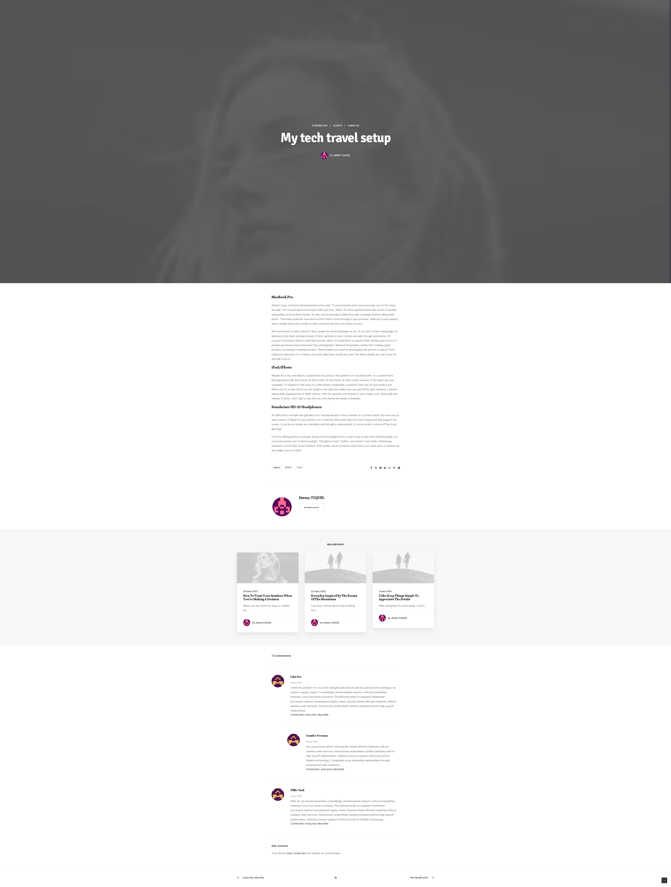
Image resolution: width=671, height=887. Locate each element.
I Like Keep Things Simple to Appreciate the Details (399, 598)
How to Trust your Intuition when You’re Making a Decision (267, 598)
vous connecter (295, 853)
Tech (299, 467)
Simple (276, 467)
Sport (288, 467)
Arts (339, 125)
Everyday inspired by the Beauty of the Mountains (334, 598)
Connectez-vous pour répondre (309, 714)
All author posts (311, 507)
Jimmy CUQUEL (342, 155)
